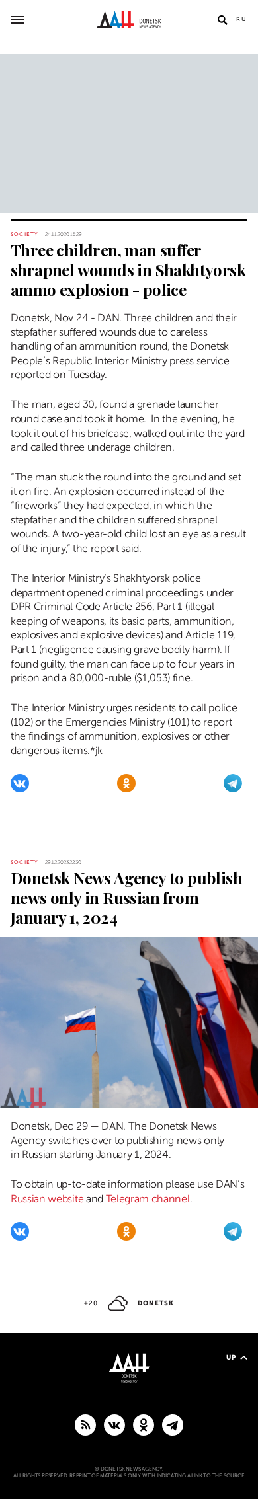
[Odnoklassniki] (126, 783)
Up (231, 1357)
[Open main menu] (17, 19)
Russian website (47, 1199)
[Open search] (222, 19)
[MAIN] (172, 1424)
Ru (241, 19)
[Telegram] (233, 783)
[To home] (129, 20)
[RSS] (85, 1424)
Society (24, 234)
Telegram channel (148, 1199)
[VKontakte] (20, 783)
